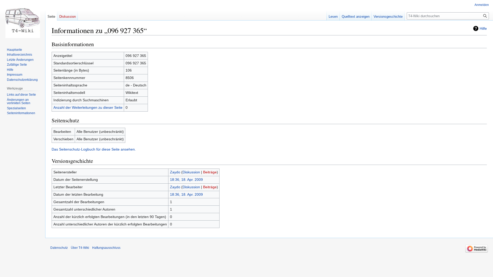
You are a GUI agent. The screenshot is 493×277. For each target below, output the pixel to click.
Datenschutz (59, 248)
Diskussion (191, 172)
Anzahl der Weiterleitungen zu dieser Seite (87, 107)
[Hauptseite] (22, 20)
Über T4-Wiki (80, 248)
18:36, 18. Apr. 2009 (186, 179)
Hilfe (483, 28)
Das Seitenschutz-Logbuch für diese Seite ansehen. (94, 149)
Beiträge (210, 172)
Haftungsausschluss (106, 248)
